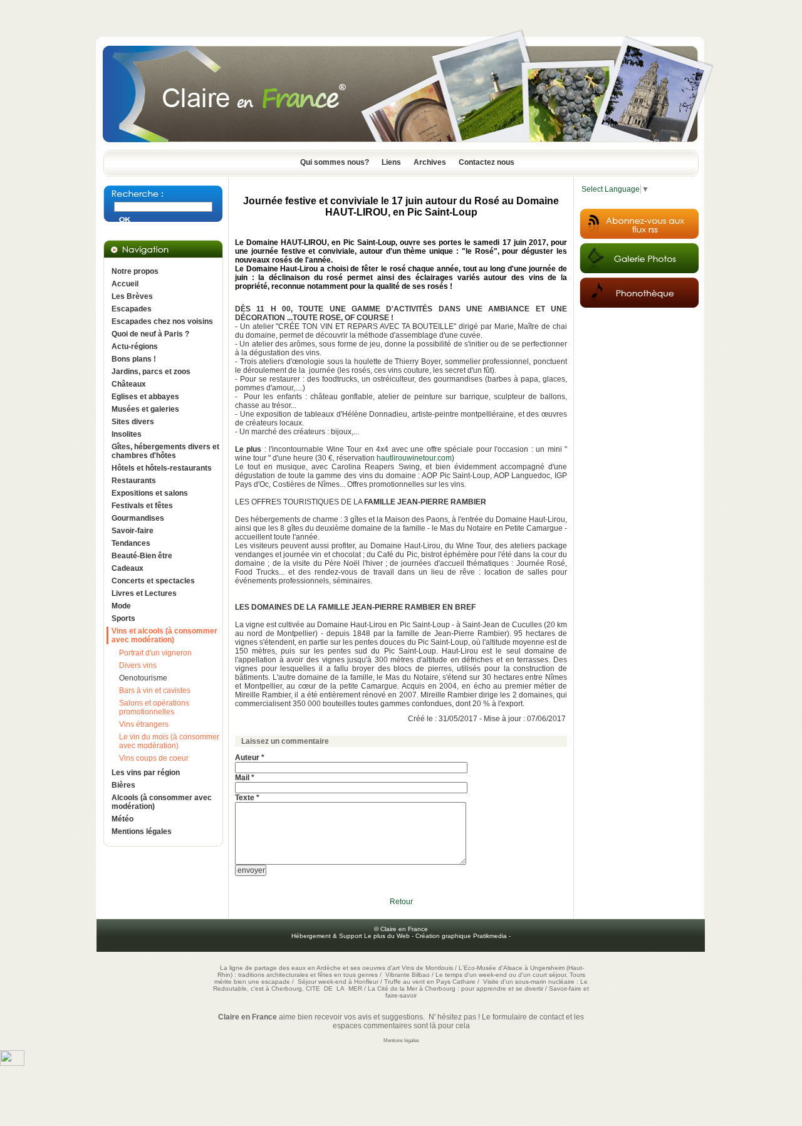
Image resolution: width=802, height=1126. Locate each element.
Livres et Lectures (144, 593)
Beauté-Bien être (142, 555)
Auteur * (249, 757)
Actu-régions (135, 346)
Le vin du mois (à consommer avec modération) (169, 741)
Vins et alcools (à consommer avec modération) (164, 635)
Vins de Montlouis (427, 967)
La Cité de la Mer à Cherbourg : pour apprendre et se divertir (455, 988)
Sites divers (133, 421)
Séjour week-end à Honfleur (338, 981)
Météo (122, 819)
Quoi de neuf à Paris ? (150, 334)
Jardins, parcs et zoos (151, 371)
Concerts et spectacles (153, 580)
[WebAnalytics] (12, 1063)
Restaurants (134, 480)
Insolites (127, 434)
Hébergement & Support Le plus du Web (351, 935)
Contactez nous (486, 162)
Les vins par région (146, 772)
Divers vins (138, 665)
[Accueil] (401, 146)
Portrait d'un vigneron (155, 653)
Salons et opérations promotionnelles (154, 707)
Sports (123, 618)
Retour (401, 901)
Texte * (247, 797)
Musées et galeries (145, 409)
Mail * (244, 777)
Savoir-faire (133, 530)
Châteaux (129, 384)
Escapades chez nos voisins (162, 321)
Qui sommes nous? (334, 162)
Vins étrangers (144, 724)
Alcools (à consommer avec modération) (162, 802)
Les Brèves (132, 296)
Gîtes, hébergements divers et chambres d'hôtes (165, 451)
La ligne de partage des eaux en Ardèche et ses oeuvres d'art (310, 967)
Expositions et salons (150, 493)
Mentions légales (142, 831)
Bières (123, 785)
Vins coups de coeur (154, 758)
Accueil (125, 283)
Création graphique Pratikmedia (461, 935)
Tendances (131, 543)
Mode (121, 606)
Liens (391, 162)
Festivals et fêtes (142, 505)
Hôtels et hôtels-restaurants (162, 468)
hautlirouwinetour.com (414, 458)
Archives (430, 162)
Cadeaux (127, 568)
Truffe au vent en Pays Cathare (430, 981)
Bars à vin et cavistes (154, 690)
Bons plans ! (134, 359)
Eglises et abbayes (145, 396)
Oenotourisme (143, 678)
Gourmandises (138, 518)
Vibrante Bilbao (408, 974)
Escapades (132, 309)
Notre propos (135, 271)
